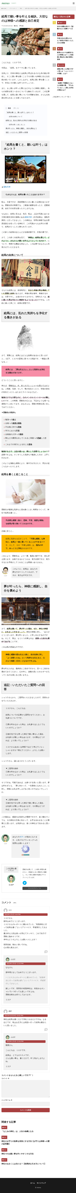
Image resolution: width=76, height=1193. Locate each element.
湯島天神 (6, 187)
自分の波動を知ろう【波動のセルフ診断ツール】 (65, 27)
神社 (21, 8)
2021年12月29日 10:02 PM (14, 1015)
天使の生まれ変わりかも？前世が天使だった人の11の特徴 (65, 41)
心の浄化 (62, 65)
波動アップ (62, 22)
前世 (61, 34)
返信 (46, 952)
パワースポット (13, 8)
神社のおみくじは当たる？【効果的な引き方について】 (23, 1164)
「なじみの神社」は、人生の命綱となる (17, 1131)
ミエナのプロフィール (34, 888)
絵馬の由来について (15, 116)
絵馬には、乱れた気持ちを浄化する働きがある (21, 120)
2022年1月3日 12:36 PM (15, 1041)
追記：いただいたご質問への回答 (17, 132)
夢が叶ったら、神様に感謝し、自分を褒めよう (21, 128)
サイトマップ (41, 1183)
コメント (5, 1078)
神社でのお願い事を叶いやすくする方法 (17, 1154)
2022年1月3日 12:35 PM (15, 963)
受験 (22, 26)
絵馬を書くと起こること (17, 124)
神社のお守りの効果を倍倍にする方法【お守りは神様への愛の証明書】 (25, 1142)
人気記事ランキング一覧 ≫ (62, 97)
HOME (4, 8)
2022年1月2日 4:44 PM (12, 914)
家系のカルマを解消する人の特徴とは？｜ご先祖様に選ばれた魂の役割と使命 (65, 56)
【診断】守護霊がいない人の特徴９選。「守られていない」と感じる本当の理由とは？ (65, 86)
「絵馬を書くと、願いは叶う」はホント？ (20, 112)
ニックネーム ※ (6, 1100)
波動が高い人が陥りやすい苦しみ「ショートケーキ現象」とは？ (65, 71)
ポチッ (22, 837)
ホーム (32, 1183)
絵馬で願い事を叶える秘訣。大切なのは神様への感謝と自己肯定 (41, 8)
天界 (61, 79)
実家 (61, 48)
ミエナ (13, 959)
